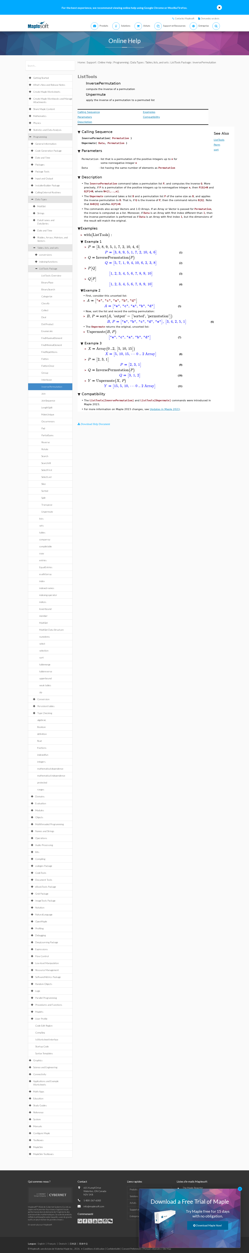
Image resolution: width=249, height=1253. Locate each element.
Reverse (45, 442)
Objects (39, 817)
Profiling (39, 928)
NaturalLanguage (44, 914)
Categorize (46, 296)
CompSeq (40, 1032)
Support (91, 62)
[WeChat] (110, 1221)
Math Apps (38, 1091)
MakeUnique (47, 414)
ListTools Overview (51, 275)
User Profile (41, 1018)
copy (41, 553)
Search (44, 456)
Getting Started (41, 77)
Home (81, 62)
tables (42, 532)
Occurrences (48, 421)
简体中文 (83, 1243)
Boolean (41, 727)
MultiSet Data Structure (51, 629)
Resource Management (47, 970)
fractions (41, 747)
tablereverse (45, 671)
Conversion (43, 699)
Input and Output (44, 178)
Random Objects (43, 983)
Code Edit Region (44, 1025)
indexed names (46, 588)
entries (43, 560)
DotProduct (47, 324)
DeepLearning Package (46, 942)
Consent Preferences (131, 1248)
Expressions (41, 949)
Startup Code (42, 1046)
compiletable (45, 546)
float (39, 740)
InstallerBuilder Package (47, 185)
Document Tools (43, 879)
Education (38, 1098)
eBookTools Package (45, 886)
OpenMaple (41, 921)
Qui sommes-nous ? (39, 1181)
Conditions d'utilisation (94, 1248)
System (37, 1119)
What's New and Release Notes (49, 84)
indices (42, 601)
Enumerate (47, 331)
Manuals (37, 1126)
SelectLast (46, 476)
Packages (40, 164)
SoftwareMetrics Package (48, 977)
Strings (40, 213)
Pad (43, 428)
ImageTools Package (45, 900)
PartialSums (47, 435)
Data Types (41, 199)
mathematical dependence (50, 768)
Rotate (44, 449)
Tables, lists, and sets (48, 247)
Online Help (105, 62)
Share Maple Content (44, 109)
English (41, 1243)
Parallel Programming (46, 997)
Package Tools (42, 171)
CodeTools (40, 872)
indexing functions (48, 261)
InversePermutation (51, 386)
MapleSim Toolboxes (43, 1154)
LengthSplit (47, 407)
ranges (40, 789)
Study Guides (40, 1105)
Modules (39, 810)
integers (41, 761)
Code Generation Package (48, 150)
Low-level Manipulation (47, 963)
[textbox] (98, 234)
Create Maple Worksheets (46, 91)
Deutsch (63, 1243)
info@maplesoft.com (94, 1206)
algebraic (41, 720)
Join (43, 393)
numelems (44, 636)
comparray (44, 539)
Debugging (40, 935)
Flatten (45, 358)
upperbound (45, 678)
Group (44, 372)
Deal (43, 317)
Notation (39, 907)
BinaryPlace (47, 282)
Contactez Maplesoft (184, 18)
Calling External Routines (48, 192)
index (42, 581)
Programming (40, 136)
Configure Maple (41, 1133)
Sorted (44, 490)
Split (43, 497)
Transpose (46, 504)
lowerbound (45, 608)
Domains (40, 796)
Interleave (46, 379)
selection (43, 650)
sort (41, 657)
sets (41, 525)
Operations (41, 838)
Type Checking (44, 713)
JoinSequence (48, 400)
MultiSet (41, 206)
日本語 (73, 1243)
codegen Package (43, 865)
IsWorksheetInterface (46, 1039)
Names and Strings (44, 831)
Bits (37, 852)
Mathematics (39, 116)
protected (42, 782)
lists (41, 518)
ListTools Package (48, 268)
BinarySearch (48, 289)
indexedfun (42, 754)
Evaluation (40, 803)
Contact (82, 1181)
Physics (37, 122)
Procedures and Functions (48, 1004)
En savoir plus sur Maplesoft (40, 1224)
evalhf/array (45, 574)
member (43, 615)
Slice (43, 483)
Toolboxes (38, 1140)
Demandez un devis (210, 18)
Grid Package (41, 893)
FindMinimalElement (51, 345)
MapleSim (38, 1147)
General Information (45, 143)
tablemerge (44, 664)
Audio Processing (44, 845)
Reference (38, 1112)
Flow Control (42, 956)
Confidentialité (113, 1248)
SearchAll (46, 463)
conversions (45, 254)
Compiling (40, 858)
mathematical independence (51, 775)
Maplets (39, 1011)
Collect (44, 310)
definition (42, 733)
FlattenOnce (47, 365)
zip (40, 692)
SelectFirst (46, 470)
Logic (37, 990)
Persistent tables (46, 706)
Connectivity (39, 1074)
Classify (45, 303)
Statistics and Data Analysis (47, 129)
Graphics (38, 1060)
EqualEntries (45, 567)
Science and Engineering (45, 1067)
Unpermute (47, 511)
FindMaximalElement (51, 338)
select (42, 643)
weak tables (45, 685)
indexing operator (48, 595)
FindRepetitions (49, 351)
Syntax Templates (44, 1053)
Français (52, 1243)
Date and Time (42, 157)
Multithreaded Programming (49, 824)
